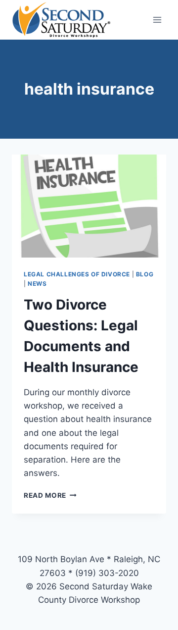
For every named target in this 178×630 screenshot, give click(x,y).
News (37, 283)
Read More (50, 495)
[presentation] (89, 206)
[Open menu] (157, 19)
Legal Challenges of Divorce (77, 274)
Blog (144, 274)
